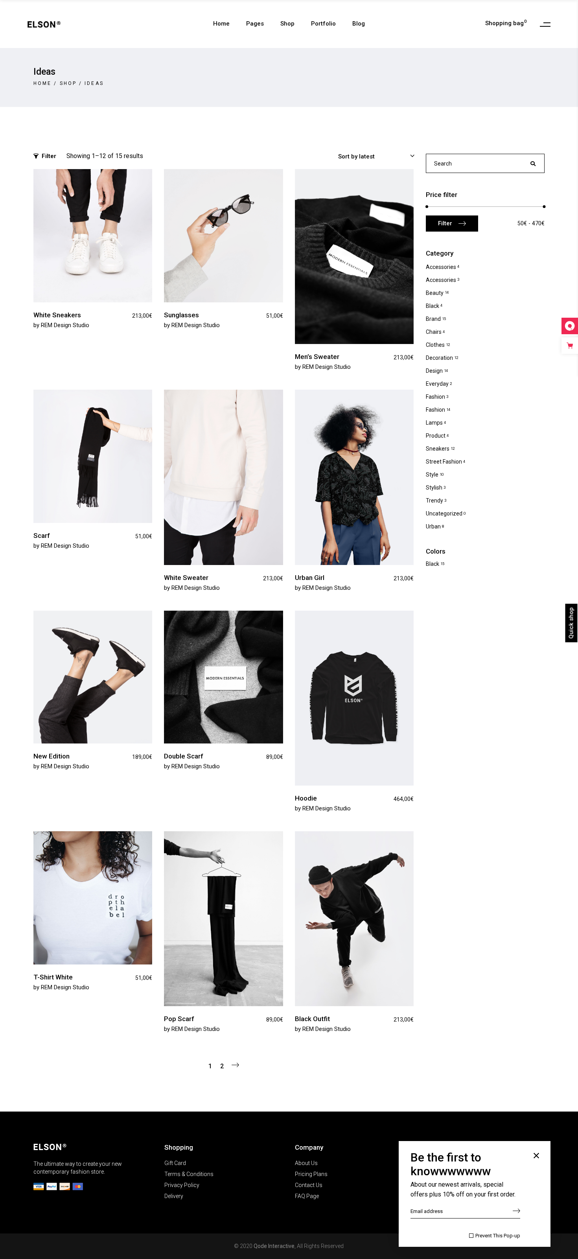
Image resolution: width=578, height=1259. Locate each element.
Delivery (173, 1196)
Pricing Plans (311, 1174)
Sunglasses (181, 315)
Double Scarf (183, 756)
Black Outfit (312, 1019)
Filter (49, 156)
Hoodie (306, 798)
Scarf (41, 535)
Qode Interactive (274, 1246)
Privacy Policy (181, 1185)
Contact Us (308, 1185)
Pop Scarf (179, 1019)
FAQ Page (307, 1196)
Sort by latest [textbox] (356, 156)
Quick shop (571, 623)
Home (42, 83)
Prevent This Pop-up (497, 1235)
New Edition (51, 756)
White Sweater (186, 578)
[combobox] (372, 156)
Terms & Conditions (189, 1174)
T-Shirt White (53, 977)
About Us (306, 1163)
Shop (68, 83)
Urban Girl (309, 578)
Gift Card (175, 1163)
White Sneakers (57, 315)
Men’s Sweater (317, 357)
